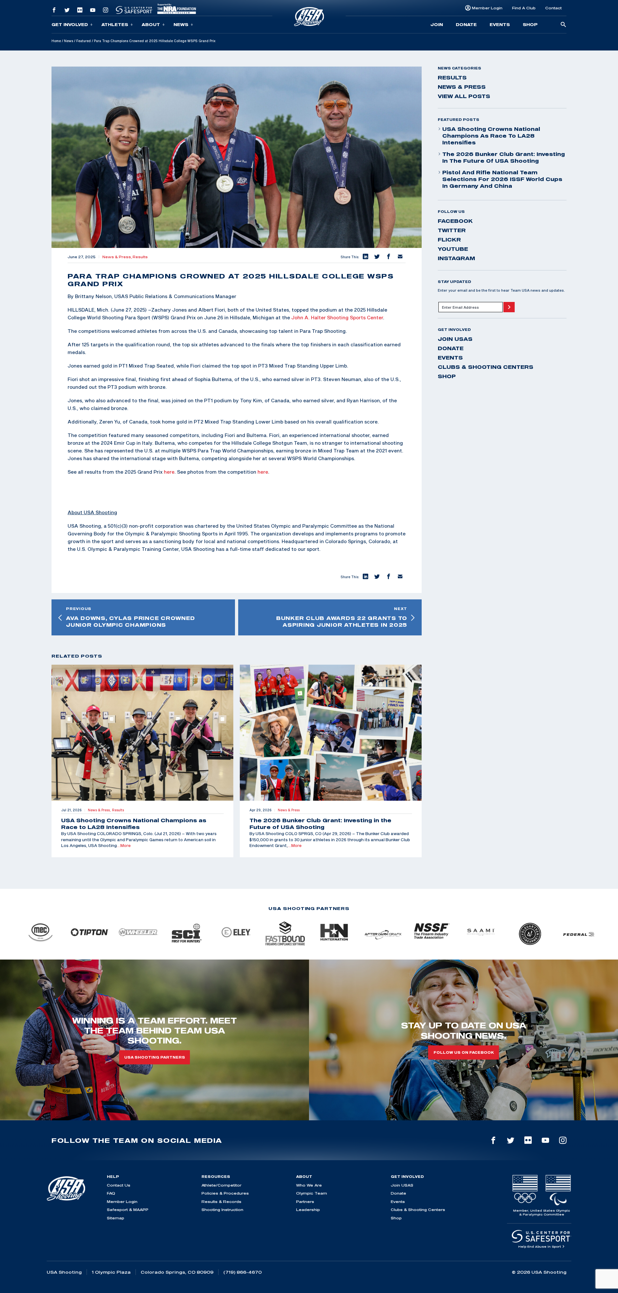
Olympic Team (311, 1193)
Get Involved (70, 24)
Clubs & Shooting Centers (485, 367)
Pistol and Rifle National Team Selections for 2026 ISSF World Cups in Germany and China (502, 179)
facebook (455, 221)
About (151, 24)
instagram (456, 258)
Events (500, 24)
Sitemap (115, 1218)
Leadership (308, 1209)
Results (140, 257)
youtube (453, 249)
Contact (553, 8)
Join (436, 24)
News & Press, (117, 257)
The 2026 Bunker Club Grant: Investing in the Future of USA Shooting (503, 157)
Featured (83, 41)
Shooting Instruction (222, 1209)
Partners (305, 1201)
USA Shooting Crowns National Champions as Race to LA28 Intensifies (491, 135)
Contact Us (118, 1185)
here (169, 472)
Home (56, 41)
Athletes (114, 24)
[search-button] (563, 25)
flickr (449, 239)
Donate (466, 24)
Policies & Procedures (225, 1193)
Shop (530, 24)
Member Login (487, 8)
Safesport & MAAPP (127, 1209)
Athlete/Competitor (221, 1185)
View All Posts (464, 96)
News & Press (462, 87)
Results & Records (221, 1201)
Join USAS (455, 339)
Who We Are (309, 1185)
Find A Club (524, 8)
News (180, 24)
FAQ (111, 1193)
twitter (452, 230)
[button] (365, 257)
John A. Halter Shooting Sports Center (337, 317)
